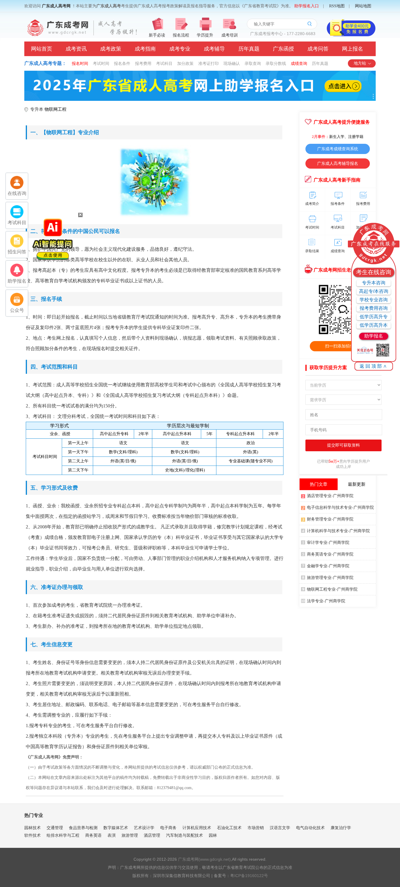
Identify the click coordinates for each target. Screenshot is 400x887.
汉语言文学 (280, 827)
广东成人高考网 (56, 6)
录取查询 (253, 63)
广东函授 (283, 49)
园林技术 (32, 827)
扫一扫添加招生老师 (343, 346)
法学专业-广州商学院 (326, 601)
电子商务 (168, 827)
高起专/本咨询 (373, 291)
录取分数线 (276, 63)
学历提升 (205, 35)
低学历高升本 (374, 325)
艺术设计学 (144, 827)
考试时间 (101, 63)
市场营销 (255, 827)
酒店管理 (152, 835)
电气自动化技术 (310, 827)
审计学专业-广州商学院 (328, 542)
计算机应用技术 (196, 827)
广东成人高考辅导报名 (337, 163)
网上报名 (352, 49)
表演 (111, 835)
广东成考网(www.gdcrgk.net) (204, 859)
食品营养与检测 (83, 827)
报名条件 (122, 63)
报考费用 (143, 63)
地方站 (360, 63)
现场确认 (231, 63)
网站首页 (41, 49)
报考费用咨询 (374, 308)
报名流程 (181, 35)
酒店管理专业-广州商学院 (330, 496)
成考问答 (318, 49)
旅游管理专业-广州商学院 (330, 577)
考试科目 (164, 63)
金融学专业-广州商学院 (328, 566)
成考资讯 (76, 49)
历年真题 (248, 49)
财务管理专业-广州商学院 (330, 519)
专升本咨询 (373, 282)
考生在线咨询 (373, 272)
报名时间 (80, 63)
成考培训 (229, 35)
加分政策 (185, 63)
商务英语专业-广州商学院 (330, 554)
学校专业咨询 (374, 299)
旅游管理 (130, 835)
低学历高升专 (374, 316)
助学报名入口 (306, 6)
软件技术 (32, 835)
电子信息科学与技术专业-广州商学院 (340, 507)
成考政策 (110, 49)
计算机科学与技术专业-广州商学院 (338, 531)
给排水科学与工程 (63, 835)
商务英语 (93, 835)
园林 (213, 835)
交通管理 (55, 827)
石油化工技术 (229, 827)
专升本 (36, 109)
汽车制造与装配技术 (184, 835)
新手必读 (157, 35)
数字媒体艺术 (115, 827)
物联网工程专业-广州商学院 (332, 589)
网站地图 (363, 6)
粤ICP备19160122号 (249, 875)
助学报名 (373, 335)
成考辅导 (214, 49)
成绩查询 (299, 63)
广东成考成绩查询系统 (337, 148)
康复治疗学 (341, 827)
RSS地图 (337, 6)
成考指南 (145, 49)
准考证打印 (208, 63)
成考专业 (179, 49)
